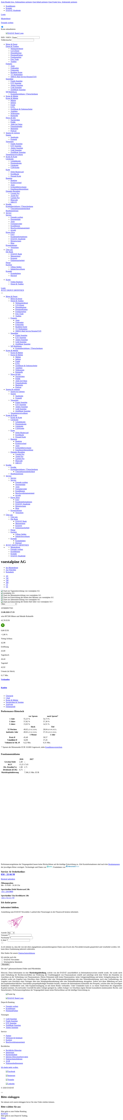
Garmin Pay (15, 198)
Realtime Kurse (16, 72)
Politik (13, 122)
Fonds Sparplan (16, 81)
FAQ (12, 234)
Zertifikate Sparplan (18, 90)
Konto (8, 280)
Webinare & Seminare (14, 1038)
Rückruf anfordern (8, 879)
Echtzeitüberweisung (18, 187)
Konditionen (10, 6)
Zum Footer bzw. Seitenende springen (62, 2)
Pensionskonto (16, 163)
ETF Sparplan (16, 83)
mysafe (13, 230)
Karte (8, 170)
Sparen (8, 135)
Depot (3, 1118)
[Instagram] (61, 1075)
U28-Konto (15, 167)
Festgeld (14, 139)
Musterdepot (15, 547)
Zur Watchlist (11, 570)
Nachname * (6, 938)
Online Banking (17, 282)
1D (7, 576)
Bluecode (14, 200)
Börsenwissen (16, 241)
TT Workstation (17, 74)
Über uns (9, 250)
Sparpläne (9, 79)
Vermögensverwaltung (14, 154)
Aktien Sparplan (17, 85)
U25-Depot (15, 51)
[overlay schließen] (2, 1092)
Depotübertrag (16, 53)
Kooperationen (11, 245)
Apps (13, 66)
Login (3, 14)
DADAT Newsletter (11, 960)
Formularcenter (16, 224)
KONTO (4, 1114)
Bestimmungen (114, 864)
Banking (9, 178)
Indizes (13, 103)
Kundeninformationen (19, 237)
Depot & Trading (12, 46)
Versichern (15, 247)
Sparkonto (14, 137)
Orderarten (15, 68)
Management (15, 256)
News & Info (11, 118)
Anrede (4, 933)
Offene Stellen (16, 267)
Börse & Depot (11, 44)
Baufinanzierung (12, 211)
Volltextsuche (6, 40)
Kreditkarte (15, 174)
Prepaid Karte (16, 176)
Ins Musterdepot (12, 568)
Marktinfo (14, 129)
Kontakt (9, 8)
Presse (8, 263)
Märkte (13, 100)
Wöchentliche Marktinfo (12, 962)
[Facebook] (61, 1071)
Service (8, 213)
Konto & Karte (11, 157)
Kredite (8, 204)
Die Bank (9, 252)
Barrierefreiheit (11, 1055)
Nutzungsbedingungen (14, 1063)
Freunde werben (17, 217)
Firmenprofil (10, 707)
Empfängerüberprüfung (19, 189)
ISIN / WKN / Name (9, 37)
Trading (13, 62)
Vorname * (5, 935)
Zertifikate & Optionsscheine (21, 109)
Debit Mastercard (17, 172)
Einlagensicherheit (18, 260)
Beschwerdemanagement (20, 228)
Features (9, 64)
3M (7, 582)
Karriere (9, 265)
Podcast (13, 131)
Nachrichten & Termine (15, 702)
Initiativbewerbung (18, 269)
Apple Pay (15, 196)
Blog (12, 243)
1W (7, 578)
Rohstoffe (14, 116)
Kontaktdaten (16, 273)
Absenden (5, 964)
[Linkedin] (61, 1084)
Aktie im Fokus (16, 124)
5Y (7, 587)
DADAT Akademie (13, 10)
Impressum (10, 1052)
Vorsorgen (10, 142)
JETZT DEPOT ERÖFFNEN (12, 290)
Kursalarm (10, 572)
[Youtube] (61, 1080)
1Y (7, 585)
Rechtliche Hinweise (14, 1050)
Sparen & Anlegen (13, 133)
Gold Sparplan (16, 87)
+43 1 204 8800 (7, 891)
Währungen (15, 113)
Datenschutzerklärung (26, 953)
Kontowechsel (16, 183)
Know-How (10, 232)
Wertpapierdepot (17, 49)
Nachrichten (15, 120)
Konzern (14, 258)
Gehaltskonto (16, 161)
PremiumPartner (17, 55)
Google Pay (15, 193)
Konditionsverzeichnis (53, 747)
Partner (8, 1036)
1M (7, 580)
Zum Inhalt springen (40, 2)
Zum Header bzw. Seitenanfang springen (16, 2)
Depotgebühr (16, 219)
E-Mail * (4, 940)
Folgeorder (15, 70)
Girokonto (10, 159)
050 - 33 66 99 (8, 874)
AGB (8, 1061)
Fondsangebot (16, 57)
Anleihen (14, 111)
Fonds (13, 105)
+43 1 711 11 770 (7, 898)
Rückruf (14, 276)
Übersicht (9, 696)
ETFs (13, 107)
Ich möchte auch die (8, 957)
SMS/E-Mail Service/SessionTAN (24, 77)
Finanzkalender (16, 126)
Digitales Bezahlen (13, 191)
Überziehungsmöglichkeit (20, 209)
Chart (8, 698)
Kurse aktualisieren (8, 29)
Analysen (9, 704)
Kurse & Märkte (12, 96)
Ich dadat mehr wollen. (9, 1067)
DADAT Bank (16, 254)
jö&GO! (14, 202)
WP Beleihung (11, 92)
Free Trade (15, 59)
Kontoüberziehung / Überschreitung (24, 94)
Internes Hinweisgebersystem (17, 1057)
